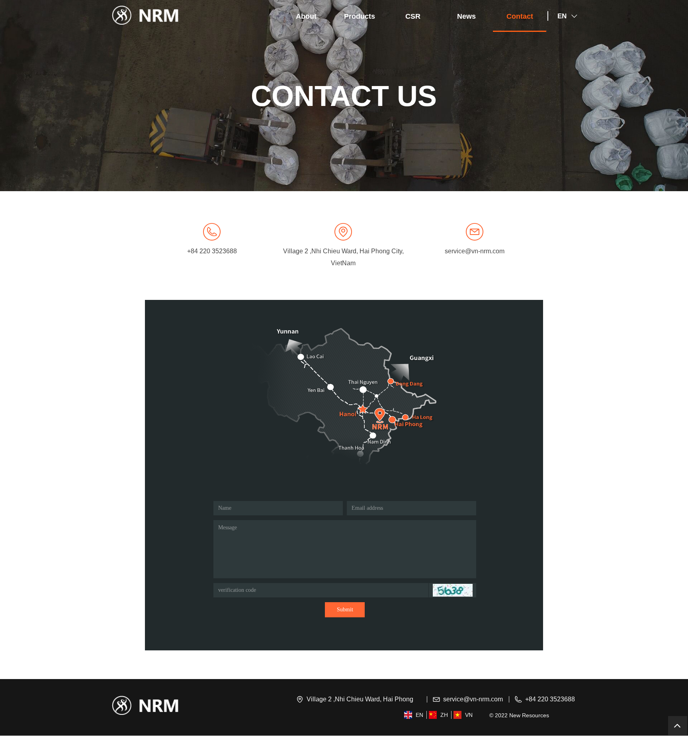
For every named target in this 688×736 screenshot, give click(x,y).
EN (562, 16)
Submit (345, 610)
